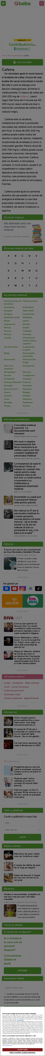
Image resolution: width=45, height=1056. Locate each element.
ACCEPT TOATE (22, 1049)
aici (36, 1028)
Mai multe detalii (20, 1020)
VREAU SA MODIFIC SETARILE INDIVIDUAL (22, 1052)
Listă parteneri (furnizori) (7, 1045)
